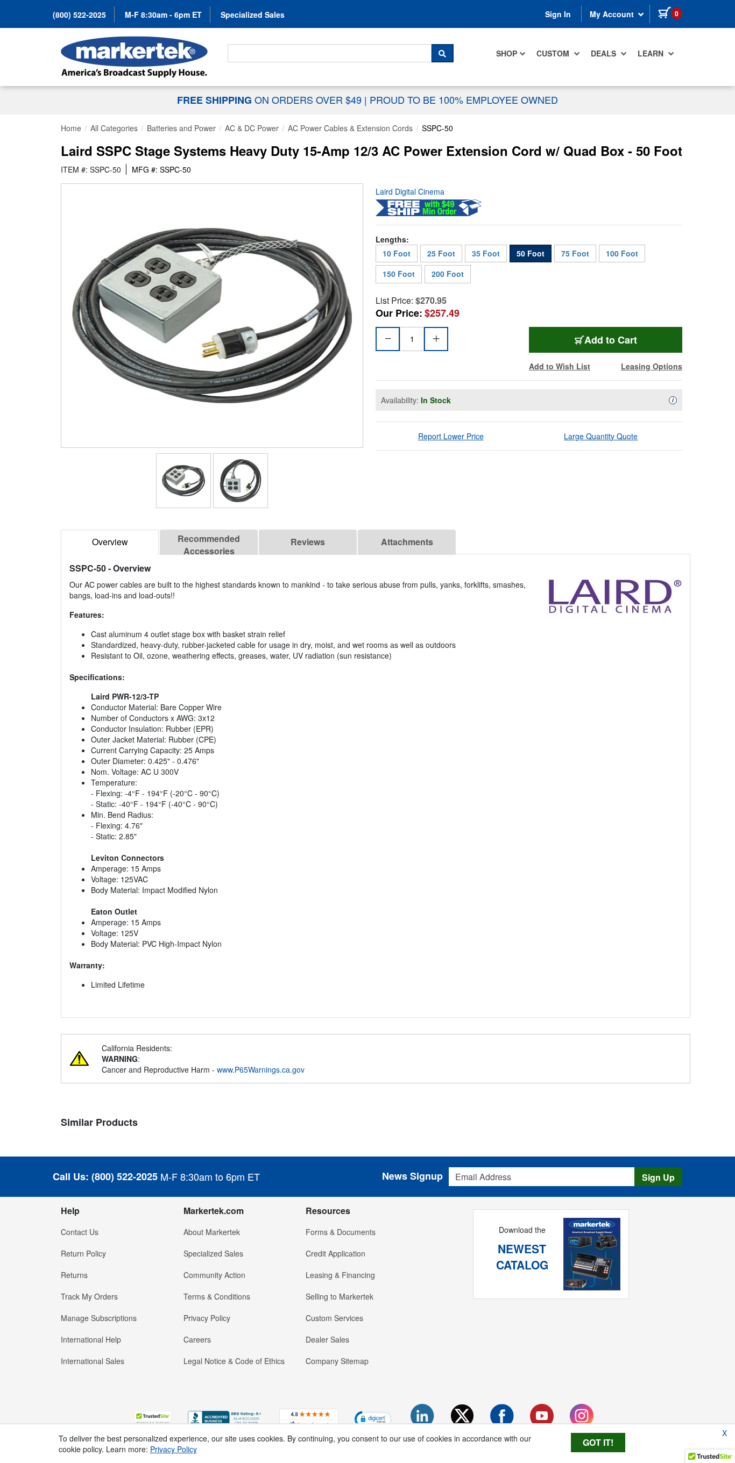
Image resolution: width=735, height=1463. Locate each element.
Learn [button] (652, 53)
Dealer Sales (327, 1339)
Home (71, 128)
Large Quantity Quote (601, 436)
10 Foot (397, 253)
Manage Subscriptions (99, 1317)
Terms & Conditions (216, 1296)
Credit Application (335, 1253)
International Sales (92, 1360)
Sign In (558, 14)
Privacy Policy (206, 1317)
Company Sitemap (337, 1360)
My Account (613, 14)
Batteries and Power (181, 128)
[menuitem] (511, 53)
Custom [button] (553, 53)
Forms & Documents (341, 1231)
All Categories (114, 128)
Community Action (214, 1274)
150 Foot (399, 273)
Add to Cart (615, 339)
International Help (91, 1339)
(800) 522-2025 (79, 14)
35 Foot (486, 253)
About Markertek (211, 1231)
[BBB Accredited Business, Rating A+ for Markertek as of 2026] (225, 1417)
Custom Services (334, 1317)
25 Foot (441, 253)
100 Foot (622, 253)
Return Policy (83, 1253)
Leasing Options (651, 366)
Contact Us (79, 1231)
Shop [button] (506, 53)
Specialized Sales (253, 14)
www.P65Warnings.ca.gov (261, 1069)
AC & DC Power (252, 128)
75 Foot (575, 253)
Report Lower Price (451, 436)
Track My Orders (89, 1296)
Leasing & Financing (340, 1274)
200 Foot (448, 273)
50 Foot (531, 253)
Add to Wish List (559, 366)
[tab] (110, 542)
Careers (197, 1339)
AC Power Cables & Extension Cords (350, 128)
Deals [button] (604, 53)
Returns (74, 1274)
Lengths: (392, 239)
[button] (153, 1418)
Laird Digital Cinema (410, 191)
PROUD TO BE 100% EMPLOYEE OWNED (464, 99)
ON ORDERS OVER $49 (270, 99)
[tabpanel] (375, 781)
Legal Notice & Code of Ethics (234, 1360)
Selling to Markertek (339, 1296)
